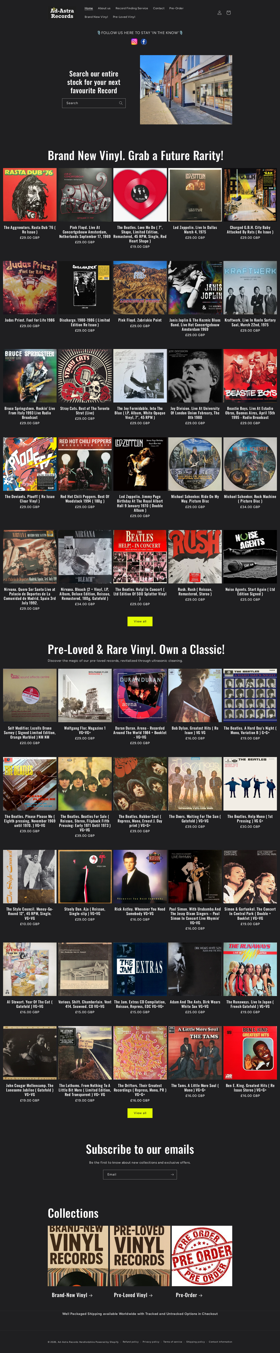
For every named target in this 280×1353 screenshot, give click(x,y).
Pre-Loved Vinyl (130, 1295)
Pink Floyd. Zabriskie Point (140, 320)
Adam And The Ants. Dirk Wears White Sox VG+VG (195, 1003)
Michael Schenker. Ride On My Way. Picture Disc (195, 498)
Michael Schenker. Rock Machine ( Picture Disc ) (250, 498)
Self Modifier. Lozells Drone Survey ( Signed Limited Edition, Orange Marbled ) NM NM (30, 732)
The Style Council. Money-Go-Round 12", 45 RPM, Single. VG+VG (29, 913)
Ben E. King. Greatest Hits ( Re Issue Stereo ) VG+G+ (250, 1087)
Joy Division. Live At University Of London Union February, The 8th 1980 (195, 413)
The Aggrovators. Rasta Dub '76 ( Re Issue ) (30, 229)
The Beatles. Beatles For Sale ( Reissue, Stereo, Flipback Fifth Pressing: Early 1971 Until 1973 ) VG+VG (85, 823)
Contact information (220, 1341)
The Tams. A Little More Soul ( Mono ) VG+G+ (195, 1087)
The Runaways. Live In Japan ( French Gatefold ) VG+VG (250, 1003)
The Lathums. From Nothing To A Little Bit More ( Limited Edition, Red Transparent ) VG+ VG (85, 1090)
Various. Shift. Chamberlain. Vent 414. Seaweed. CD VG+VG (85, 1003)
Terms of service (172, 1341)
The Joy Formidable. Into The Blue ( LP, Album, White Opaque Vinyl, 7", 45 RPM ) (140, 413)
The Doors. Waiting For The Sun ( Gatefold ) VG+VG (195, 818)
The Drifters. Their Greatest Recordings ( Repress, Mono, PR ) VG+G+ (140, 1090)
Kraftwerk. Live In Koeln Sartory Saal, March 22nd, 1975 (250, 322)
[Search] (120, 103)
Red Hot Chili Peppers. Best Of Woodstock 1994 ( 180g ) (84, 498)
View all (140, 621)
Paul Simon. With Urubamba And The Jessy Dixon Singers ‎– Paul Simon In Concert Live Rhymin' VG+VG (195, 916)
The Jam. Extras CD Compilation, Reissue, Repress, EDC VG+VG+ (140, 1003)
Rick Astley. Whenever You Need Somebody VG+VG (140, 911)
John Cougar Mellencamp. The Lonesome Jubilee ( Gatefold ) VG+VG (29, 1090)
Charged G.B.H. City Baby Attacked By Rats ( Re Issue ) (250, 229)
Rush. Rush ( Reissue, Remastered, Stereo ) (195, 591)
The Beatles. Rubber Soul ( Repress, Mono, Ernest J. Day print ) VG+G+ (140, 821)
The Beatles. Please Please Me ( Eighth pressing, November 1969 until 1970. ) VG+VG (29, 821)
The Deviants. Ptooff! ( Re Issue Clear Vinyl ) (30, 498)
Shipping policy (195, 1341)
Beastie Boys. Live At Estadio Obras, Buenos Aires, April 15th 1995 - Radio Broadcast (250, 413)
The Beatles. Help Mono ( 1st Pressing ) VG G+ (250, 818)
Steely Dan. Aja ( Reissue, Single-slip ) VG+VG (84, 911)
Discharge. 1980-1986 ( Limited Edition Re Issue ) (85, 322)
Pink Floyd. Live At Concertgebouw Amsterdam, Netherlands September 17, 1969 (85, 232)
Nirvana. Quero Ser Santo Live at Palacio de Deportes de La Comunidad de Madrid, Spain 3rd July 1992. (30, 596)
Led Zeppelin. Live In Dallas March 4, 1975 (195, 229)
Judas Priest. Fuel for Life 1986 (30, 320)
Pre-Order (186, 1295)
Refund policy (131, 1341)
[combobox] (93, 103)
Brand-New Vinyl (69, 1295)
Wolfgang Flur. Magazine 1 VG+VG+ (85, 730)
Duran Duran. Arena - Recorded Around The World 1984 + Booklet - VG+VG (139, 732)
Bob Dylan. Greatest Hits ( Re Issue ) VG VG (195, 730)
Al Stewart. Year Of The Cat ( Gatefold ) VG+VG (29, 1003)
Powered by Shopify (107, 1342)
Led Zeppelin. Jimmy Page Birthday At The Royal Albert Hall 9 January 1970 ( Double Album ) (140, 503)
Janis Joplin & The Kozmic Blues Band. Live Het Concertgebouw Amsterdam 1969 (195, 324)
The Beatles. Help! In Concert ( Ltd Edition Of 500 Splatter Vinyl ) (140, 593)
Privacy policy (151, 1341)
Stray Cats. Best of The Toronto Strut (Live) (84, 410)
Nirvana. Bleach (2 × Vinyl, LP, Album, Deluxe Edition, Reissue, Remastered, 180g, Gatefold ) (84, 593)
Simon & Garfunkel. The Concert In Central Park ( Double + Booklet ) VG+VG (250, 913)
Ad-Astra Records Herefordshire (76, 1342)
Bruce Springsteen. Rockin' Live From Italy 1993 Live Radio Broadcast (30, 413)
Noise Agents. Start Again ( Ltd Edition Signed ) (250, 591)
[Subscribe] (172, 1174)
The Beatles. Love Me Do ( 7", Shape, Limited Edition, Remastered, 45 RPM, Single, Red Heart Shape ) (139, 234)
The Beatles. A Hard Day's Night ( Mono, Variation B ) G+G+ (250, 730)
